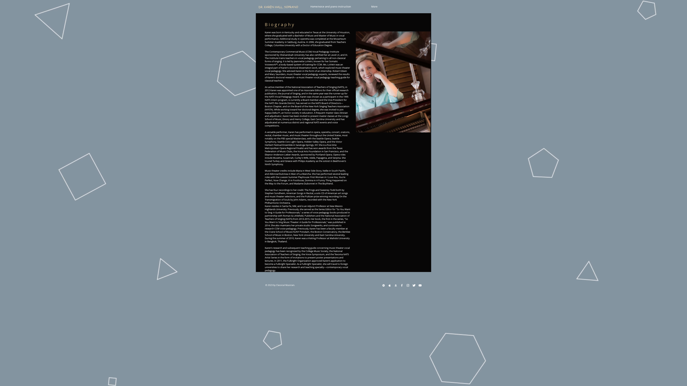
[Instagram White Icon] (408, 285)
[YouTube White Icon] (420, 285)
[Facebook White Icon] (402, 285)
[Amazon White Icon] (396, 285)
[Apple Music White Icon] (389, 285)
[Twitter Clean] (414, 285)
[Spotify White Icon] (383, 285)
